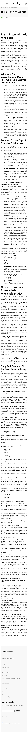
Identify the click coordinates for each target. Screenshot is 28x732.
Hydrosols (4, 675)
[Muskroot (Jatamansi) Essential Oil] (14, 28)
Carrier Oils (5, 670)
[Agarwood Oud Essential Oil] (14, 22)
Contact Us (5, 688)
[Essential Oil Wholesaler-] (14, 3)
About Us (4, 686)
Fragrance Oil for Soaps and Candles (11, 678)
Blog (3, 694)
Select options (24, 23)
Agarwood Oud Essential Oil (14, 25)
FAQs (3, 691)
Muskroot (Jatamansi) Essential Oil (14, 31)
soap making (4, 630)
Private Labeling (6, 697)
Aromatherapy (4, 388)
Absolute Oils (5, 672)
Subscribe (17, 710)
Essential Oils (5, 667)
